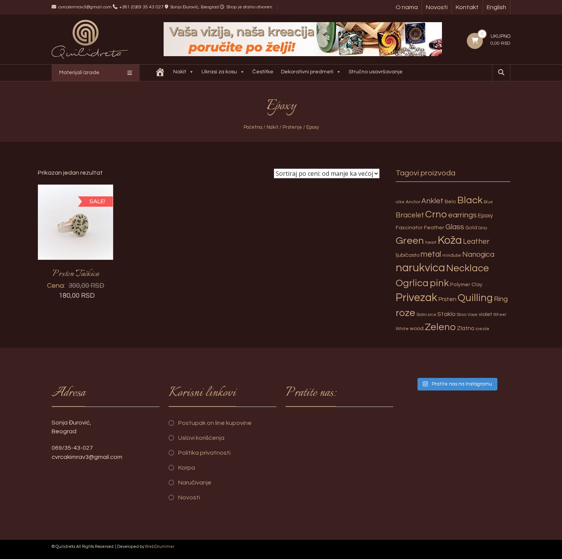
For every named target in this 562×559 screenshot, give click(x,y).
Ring (501, 299)
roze (405, 313)
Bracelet (410, 215)
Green (410, 241)
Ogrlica (412, 283)
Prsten (447, 299)
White (402, 328)
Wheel (499, 315)
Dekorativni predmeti (307, 72)
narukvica (420, 268)
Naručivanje (194, 483)
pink (439, 283)
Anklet (432, 201)
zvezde (482, 329)
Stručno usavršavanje (376, 72)
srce (432, 315)
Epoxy (485, 216)
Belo (450, 201)
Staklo (446, 314)
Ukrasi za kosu (219, 72)
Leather (476, 241)
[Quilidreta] (160, 73)
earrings (462, 215)
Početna (253, 127)
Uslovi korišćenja (201, 438)
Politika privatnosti (204, 453)
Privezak (416, 297)
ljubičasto (407, 255)
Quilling (475, 298)
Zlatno (465, 328)
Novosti (437, 7)
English (496, 7)
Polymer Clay (466, 284)
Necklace (467, 268)
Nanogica (478, 254)
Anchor (413, 201)
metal (431, 254)
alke (400, 202)
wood (417, 328)
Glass (454, 227)
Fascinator (409, 227)
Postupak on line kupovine (215, 423)
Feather (434, 227)
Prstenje (292, 127)
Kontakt (467, 7)
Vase (473, 315)
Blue (488, 202)
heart (431, 242)
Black (469, 200)
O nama (407, 7)
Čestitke (262, 72)
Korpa (186, 468)
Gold (471, 227)
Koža (450, 240)
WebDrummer (159, 546)
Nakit (179, 72)
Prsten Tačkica (75, 274)
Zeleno (440, 327)
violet (485, 314)
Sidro (421, 314)
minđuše (451, 255)
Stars (461, 315)
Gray (482, 228)
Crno (436, 214)
